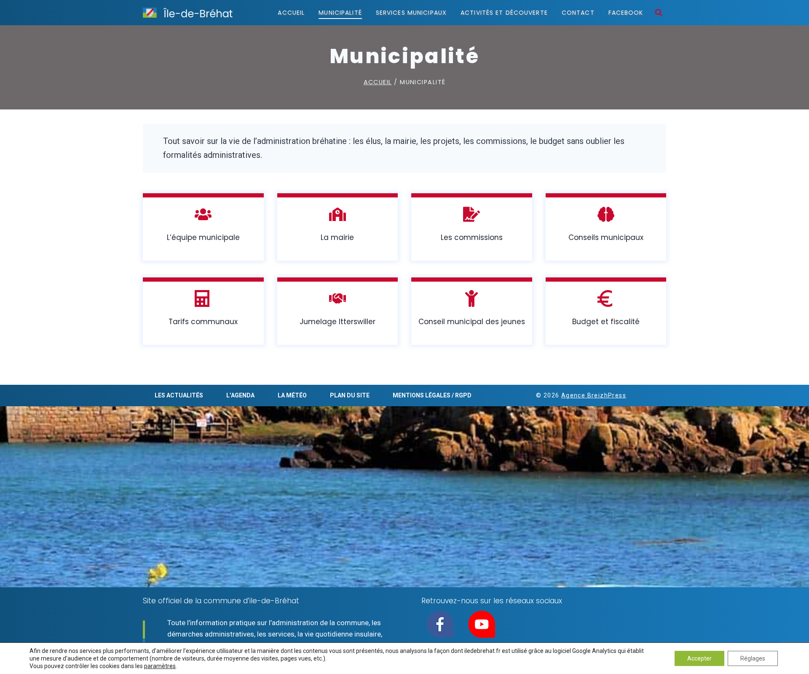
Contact (578, 12)
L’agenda (240, 395)
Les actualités (179, 395)
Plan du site (350, 395)
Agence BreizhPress (593, 395)
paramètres (160, 666)
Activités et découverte (504, 12)
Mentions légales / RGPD (432, 395)
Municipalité (340, 12)
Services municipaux (411, 12)
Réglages (752, 658)
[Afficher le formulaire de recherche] (658, 12)
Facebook (625, 12)
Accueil (291, 12)
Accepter (699, 658)
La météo (292, 395)
